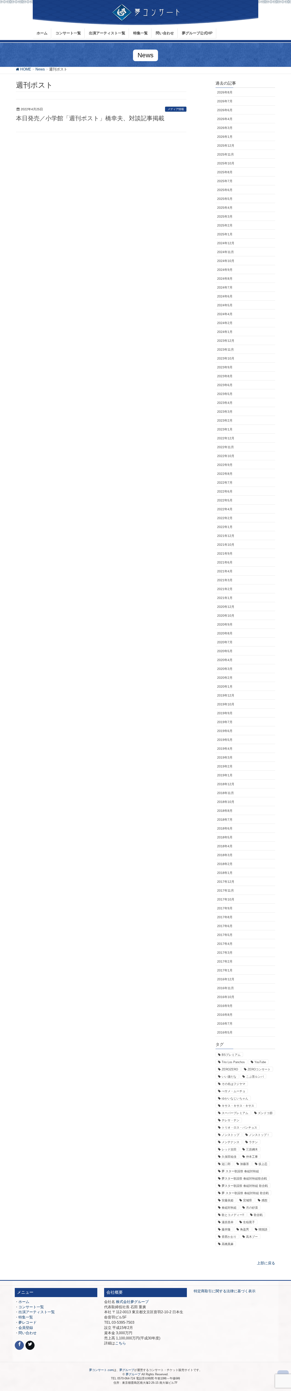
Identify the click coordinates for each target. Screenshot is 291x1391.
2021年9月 (225, 553)
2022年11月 (225, 447)
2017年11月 (225, 890)
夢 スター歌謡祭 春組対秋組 (240, 1171)
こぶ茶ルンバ (255, 1076)
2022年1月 (225, 527)
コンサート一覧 (31, 1307)
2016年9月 (225, 1006)
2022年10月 (225, 456)
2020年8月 (225, 633)
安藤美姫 (227, 1200)
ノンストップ (230, 1135)
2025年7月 (225, 181)
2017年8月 (225, 917)
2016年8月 (225, 1014)
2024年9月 (225, 270)
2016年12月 (225, 979)
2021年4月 (225, 571)
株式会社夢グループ (132, 1302)
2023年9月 (225, 367)
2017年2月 (225, 961)
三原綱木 (252, 1149)
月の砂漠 (252, 1207)
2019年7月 (225, 722)
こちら (120, 1343)
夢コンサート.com (101, 1370)
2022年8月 (225, 473)
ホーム (23, 1302)
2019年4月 (225, 748)
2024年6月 (225, 296)
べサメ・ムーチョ (233, 1091)
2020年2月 (225, 677)
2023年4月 (225, 403)
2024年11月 (225, 252)
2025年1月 (225, 234)
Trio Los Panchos (233, 1062)
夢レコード (27, 1322)
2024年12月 (225, 243)
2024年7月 (225, 287)
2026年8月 (225, 92)
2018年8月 (225, 810)
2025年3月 (225, 216)
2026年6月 (225, 110)
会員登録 (25, 1328)
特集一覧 (25, 1317)
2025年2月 (225, 225)
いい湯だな (229, 1076)
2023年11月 (225, 349)
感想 (264, 1200)
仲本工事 (252, 1156)
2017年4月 (225, 944)
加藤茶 (244, 1164)
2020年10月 (225, 615)
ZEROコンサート (259, 1069)
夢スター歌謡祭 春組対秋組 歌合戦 (245, 1185)
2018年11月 (225, 793)
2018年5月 (225, 837)
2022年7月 (225, 482)
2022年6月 (225, 491)
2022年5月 (225, 500)
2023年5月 (225, 394)
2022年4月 (225, 509)
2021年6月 (225, 562)
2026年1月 (225, 136)
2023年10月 (225, 358)
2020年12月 (225, 607)
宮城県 (247, 1200)
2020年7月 (225, 642)
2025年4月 (225, 207)
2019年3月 (225, 757)
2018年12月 (225, 784)
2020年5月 (225, 651)
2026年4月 (225, 119)
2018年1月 (225, 873)
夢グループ (126, 1370)
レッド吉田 (229, 1149)
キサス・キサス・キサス (238, 1105)
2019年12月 (225, 695)
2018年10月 (225, 802)
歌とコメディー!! (233, 1215)
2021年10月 (225, 544)
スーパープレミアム (235, 1113)
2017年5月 (225, 935)
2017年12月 (225, 881)
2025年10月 (225, 163)
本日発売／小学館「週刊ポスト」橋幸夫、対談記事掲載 (90, 118)
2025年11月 (225, 154)
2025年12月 (225, 145)
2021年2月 (225, 589)
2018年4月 (225, 846)
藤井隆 (226, 1229)
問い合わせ (27, 1333)
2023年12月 (225, 340)
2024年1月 (225, 332)
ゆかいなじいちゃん (235, 1098)
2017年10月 (225, 899)
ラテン (253, 1142)
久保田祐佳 (229, 1156)
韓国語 (262, 1229)
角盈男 (244, 1229)
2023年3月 (225, 411)
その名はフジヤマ (233, 1084)
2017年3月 (225, 952)
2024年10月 (225, 261)
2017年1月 (225, 970)
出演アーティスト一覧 (36, 1312)
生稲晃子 (249, 1222)
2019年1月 (225, 775)
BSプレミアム (231, 1054)
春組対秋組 (229, 1207)
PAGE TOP (279, 1345)
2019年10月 (225, 704)
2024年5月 (225, 305)
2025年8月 (225, 172)
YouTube (260, 1062)
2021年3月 (225, 580)
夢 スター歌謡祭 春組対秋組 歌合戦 (245, 1193)
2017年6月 (225, 926)
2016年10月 (225, 997)
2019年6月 (225, 731)
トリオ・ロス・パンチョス (239, 1127)
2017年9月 (225, 908)
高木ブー (252, 1236)
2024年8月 (225, 278)
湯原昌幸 (227, 1222)
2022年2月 (225, 518)
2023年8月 (225, 376)
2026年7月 (225, 101)
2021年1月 (225, 598)
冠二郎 (226, 1164)
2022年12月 (225, 438)
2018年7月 (225, 819)
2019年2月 (225, 766)
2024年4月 (225, 314)
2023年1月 (225, 429)
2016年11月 (225, 988)
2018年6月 (225, 828)
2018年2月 (225, 864)
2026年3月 (225, 128)
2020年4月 (225, 660)
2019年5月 (225, 740)
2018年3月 (225, 855)
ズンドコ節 (265, 1113)
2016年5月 (225, 1032)
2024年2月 (225, 323)
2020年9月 (225, 624)
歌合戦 (258, 1215)
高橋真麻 (227, 1244)
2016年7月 (225, 1023)
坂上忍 (262, 1164)
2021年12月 (225, 536)
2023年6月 (225, 385)
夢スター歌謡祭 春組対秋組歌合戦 (244, 1178)
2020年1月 (225, 686)
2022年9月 (225, 465)
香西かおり (229, 1236)
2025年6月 (225, 190)
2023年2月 (225, 420)
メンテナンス (230, 1142)
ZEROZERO (230, 1069)
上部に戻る (266, 1263)
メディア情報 (176, 109)
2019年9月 (225, 713)
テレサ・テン (230, 1120)
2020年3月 (225, 669)
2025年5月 (225, 199)
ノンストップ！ (259, 1135)
